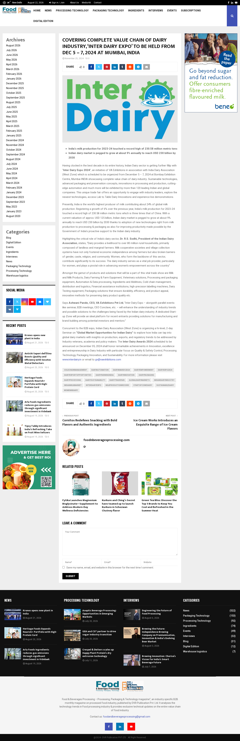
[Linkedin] (120, 726)
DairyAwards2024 (121, 370)
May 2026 (11, 59)
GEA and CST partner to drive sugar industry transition (99, 633)
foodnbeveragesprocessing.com (106, 440)
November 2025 (15, 88)
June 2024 (12, 168)
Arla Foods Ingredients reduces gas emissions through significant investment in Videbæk (38, 407)
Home (37, 10)
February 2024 (14, 187)
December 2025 (15, 83)
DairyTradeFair (117, 380)
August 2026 (13, 45)
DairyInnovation (126, 375)
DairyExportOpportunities (77, 375)
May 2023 (11, 206)
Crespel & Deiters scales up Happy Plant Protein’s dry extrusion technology (98, 653)
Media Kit (86, 2)
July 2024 (11, 164)
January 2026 (13, 78)
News (48, 10)
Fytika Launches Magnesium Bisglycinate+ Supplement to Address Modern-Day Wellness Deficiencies (80, 505)
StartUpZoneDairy (142, 385)
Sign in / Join (57, 2)
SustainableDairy (165, 385)
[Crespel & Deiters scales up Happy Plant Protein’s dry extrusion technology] (72, 653)
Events (172, 10)
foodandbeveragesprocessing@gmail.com (126, 716)
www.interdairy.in (71, 359)
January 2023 (13, 211)
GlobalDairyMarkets (139, 380)
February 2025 (14, 130)
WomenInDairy (71, 390)
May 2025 (11, 116)
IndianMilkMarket (73, 385)
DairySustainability (95, 380)
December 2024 (15, 140)
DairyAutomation (100, 370)
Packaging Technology (108, 10)
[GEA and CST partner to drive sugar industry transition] (72, 635)
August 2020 (13, 216)
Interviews (155, 10)
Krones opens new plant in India (35, 336)
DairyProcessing (72, 380)
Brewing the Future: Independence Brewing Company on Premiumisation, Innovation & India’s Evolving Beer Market (158, 635)
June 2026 (12, 55)
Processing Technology (72, 10)
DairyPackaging (146, 375)
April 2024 (11, 178)
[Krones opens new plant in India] (14, 339)
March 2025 (12, 126)
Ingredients (136, 10)
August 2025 (13, 102)
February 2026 (14, 74)
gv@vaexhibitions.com (108, 359)
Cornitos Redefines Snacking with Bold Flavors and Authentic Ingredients (89, 422)
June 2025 (12, 111)
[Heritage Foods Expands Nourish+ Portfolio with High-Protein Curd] (14, 381)
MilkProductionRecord (117, 385)
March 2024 (12, 183)
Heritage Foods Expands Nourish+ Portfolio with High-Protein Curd (36, 382)
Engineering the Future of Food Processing (157, 612)
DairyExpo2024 (165, 370)
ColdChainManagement (75, 370)
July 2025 (11, 107)
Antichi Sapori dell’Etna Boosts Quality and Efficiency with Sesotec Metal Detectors (38, 358)
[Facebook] (109, 726)
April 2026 (11, 64)
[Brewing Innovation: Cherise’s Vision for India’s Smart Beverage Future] (132, 660)
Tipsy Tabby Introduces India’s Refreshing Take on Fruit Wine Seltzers (38, 429)
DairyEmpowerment (144, 370)
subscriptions (191, 10)
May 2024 (11, 173)
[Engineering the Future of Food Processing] (132, 614)
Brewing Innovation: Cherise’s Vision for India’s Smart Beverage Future (159, 659)
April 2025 (11, 121)
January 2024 (13, 192)
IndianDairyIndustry (164, 380)
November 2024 (15, 145)
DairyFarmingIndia (105, 375)
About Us (74, 2)
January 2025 (13, 135)
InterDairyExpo (93, 385)
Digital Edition (43, 21)
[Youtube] (131, 726)
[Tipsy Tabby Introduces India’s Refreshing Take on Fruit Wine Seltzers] (14, 430)
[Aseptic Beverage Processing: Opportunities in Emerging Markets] (72, 614)
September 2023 (15, 201)
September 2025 (15, 97)
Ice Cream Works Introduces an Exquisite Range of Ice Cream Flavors (156, 425)
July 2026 (11, 50)
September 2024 (15, 154)
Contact (98, 2)
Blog (8, 237)
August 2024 (13, 159)
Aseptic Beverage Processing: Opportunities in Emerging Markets (99, 613)
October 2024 (13, 149)
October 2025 (13, 92)
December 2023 (15, 197)
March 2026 (12, 69)
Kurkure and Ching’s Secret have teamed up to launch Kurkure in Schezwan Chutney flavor (118, 505)
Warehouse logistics (17, 275)
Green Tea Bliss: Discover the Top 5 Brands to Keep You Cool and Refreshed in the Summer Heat (159, 505)
